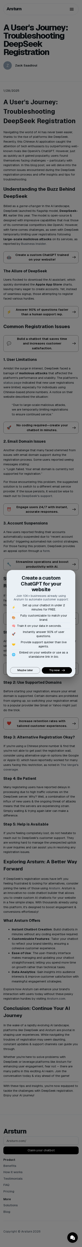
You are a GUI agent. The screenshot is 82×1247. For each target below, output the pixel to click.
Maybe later (25, 670)
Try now (54, 670)
